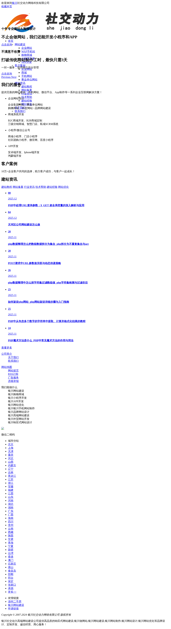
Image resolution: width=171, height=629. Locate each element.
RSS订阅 (13, 374)
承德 (10, 588)
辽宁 (10, 468)
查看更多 (6, 347)
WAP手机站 (28, 51)
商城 (24, 72)
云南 (10, 528)
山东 (10, 497)
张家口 (12, 584)
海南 (10, 518)
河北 (10, 458)
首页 (10, 40)
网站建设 (20, 44)
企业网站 (26, 47)
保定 (10, 581)
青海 (10, 542)
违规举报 (13, 381)
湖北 (10, 504)
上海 (10, 447)
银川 (14, 3)
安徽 (10, 486)
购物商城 (26, 55)
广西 (10, 514)
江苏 (10, 479)
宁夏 (10, 546)
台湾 (10, 553)
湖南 (10, 507)
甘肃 (10, 539)
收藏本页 (6, 6)
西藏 (10, 532)
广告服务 (13, 377)
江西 (10, 493)
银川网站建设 (16, 605)
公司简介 (6, 353)
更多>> (12, 591)
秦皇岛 (12, 570)
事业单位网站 (29, 79)
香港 (10, 556)
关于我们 (13, 357)
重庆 (10, 454)
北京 (10, 444)
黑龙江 (12, 475)
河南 (10, 500)
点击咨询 (6, 44)
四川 (10, 521)
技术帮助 (26, 97)
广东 (10, 511)
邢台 (10, 577)
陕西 (10, 535)
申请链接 (13, 608)
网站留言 (13, 370)
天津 (10, 451)
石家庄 (12, 563)
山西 (10, 461)
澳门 (10, 560)
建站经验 (26, 100)
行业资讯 (29, 186)
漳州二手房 (14, 601)
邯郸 (10, 574)
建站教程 (26, 86)
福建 (10, 490)
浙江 (10, 482)
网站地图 (6, 367)
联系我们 (20, 111)
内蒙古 (12, 465)
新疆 (10, 549)
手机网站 (26, 76)
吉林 (10, 472)
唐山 (10, 567)
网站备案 (26, 90)
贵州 (10, 525)
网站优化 (63, 186)
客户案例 (20, 65)
